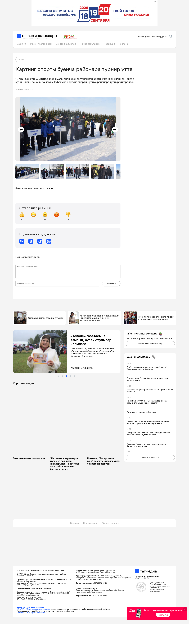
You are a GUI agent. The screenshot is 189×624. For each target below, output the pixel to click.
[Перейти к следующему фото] (115, 130)
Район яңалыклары (41, 43)
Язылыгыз (163, 614)
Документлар (90, 523)
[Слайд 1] (59, 376)
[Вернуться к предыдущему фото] (21, 130)
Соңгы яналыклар (66, 43)
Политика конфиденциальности (31, 613)
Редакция (109, 43)
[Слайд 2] (62, 376)
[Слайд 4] (70, 376)
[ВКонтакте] (21, 241)
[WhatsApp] (48, 241)
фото (21, 59)
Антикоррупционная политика (30, 607)
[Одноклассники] (30, 241)
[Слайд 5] (74, 376)
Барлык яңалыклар (150, 457)
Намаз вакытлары (90, 43)
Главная (74, 523)
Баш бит (21, 43)
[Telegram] (39, 241)
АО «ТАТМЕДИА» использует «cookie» (33, 609)
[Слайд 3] (66, 376)
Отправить (111, 283)
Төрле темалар (110, 523)
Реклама (123, 43)
